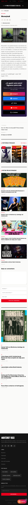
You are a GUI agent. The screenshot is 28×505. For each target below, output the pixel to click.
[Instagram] (8, 446)
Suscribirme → (14, 494)
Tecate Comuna (6, 479)
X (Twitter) (15, 112)
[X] (5, 446)
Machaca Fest (16, 475)
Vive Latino (13, 471)
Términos (14, 502)
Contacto (3, 464)
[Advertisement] (14, 417)
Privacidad (9, 502)
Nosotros (3, 452)
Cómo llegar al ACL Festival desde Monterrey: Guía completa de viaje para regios (12, 358)
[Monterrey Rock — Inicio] (14, 437)
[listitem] (6, 154)
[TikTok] (14, 446)
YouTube (15, 108)
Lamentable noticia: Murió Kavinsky (10, 262)
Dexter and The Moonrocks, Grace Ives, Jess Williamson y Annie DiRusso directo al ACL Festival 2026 (13, 377)
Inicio (2, 10)
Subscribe (3, 458)
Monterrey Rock (14, 5)
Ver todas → (24, 143)
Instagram (15, 94)
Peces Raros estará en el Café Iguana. (12, 385)
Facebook (15, 98)
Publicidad (3, 455)
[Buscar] (22, 5)
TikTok (15, 103)
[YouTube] (11, 446)
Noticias (3, 13)
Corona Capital (6, 475)
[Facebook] (2, 446)
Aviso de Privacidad (5, 461)
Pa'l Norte (4, 471)
